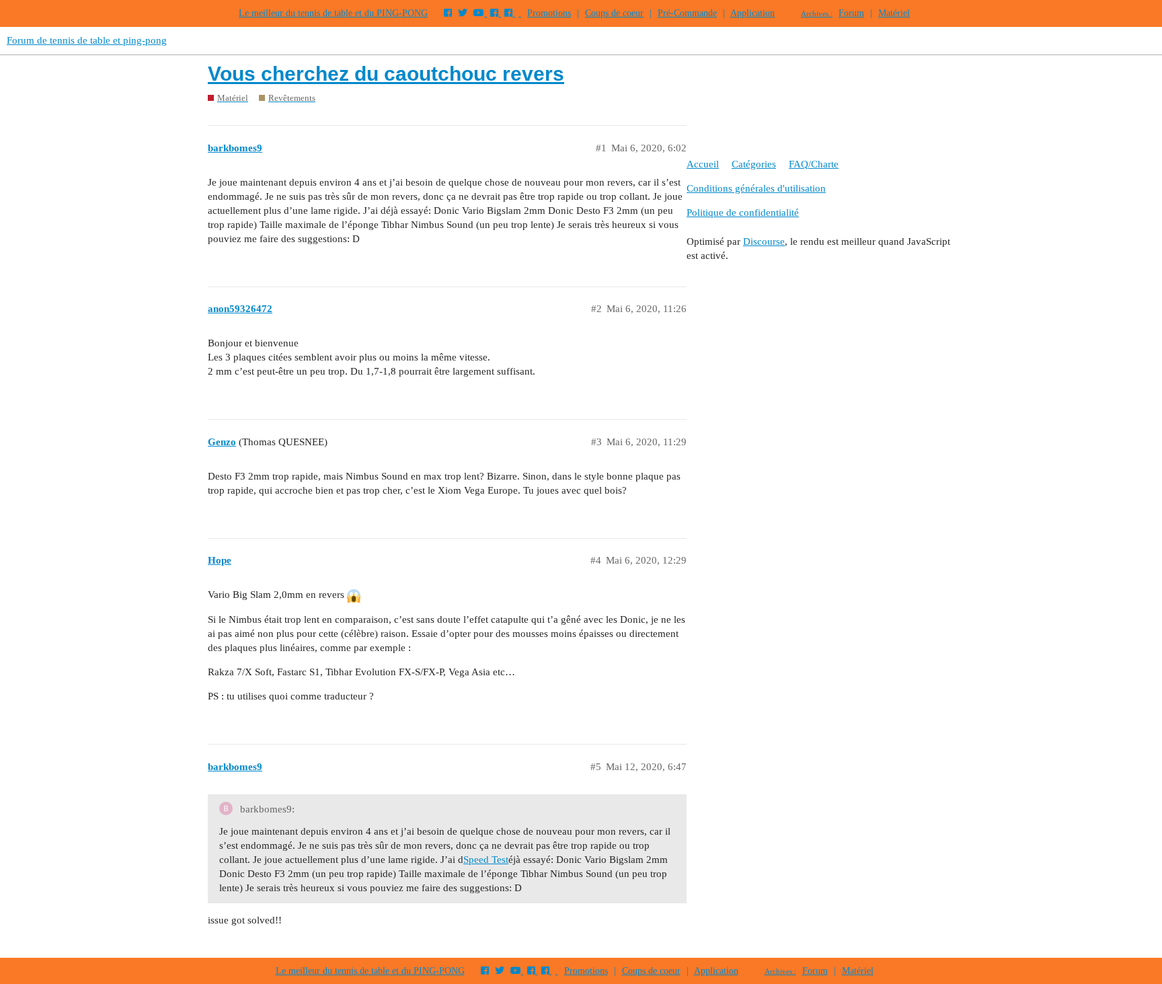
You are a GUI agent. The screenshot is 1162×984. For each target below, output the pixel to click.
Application (752, 13)
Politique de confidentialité (743, 212)
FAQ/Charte (814, 164)
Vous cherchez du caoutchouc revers (386, 74)
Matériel (894, 13)
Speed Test (485, 859)
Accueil (703, 164)
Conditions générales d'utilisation (756, 188)
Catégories (754, 164)
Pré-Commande (687, 13)
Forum (851, 13)
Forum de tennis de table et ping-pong (87, 40)
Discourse (764, 241)
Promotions (549, 13)
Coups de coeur (614, 13)
